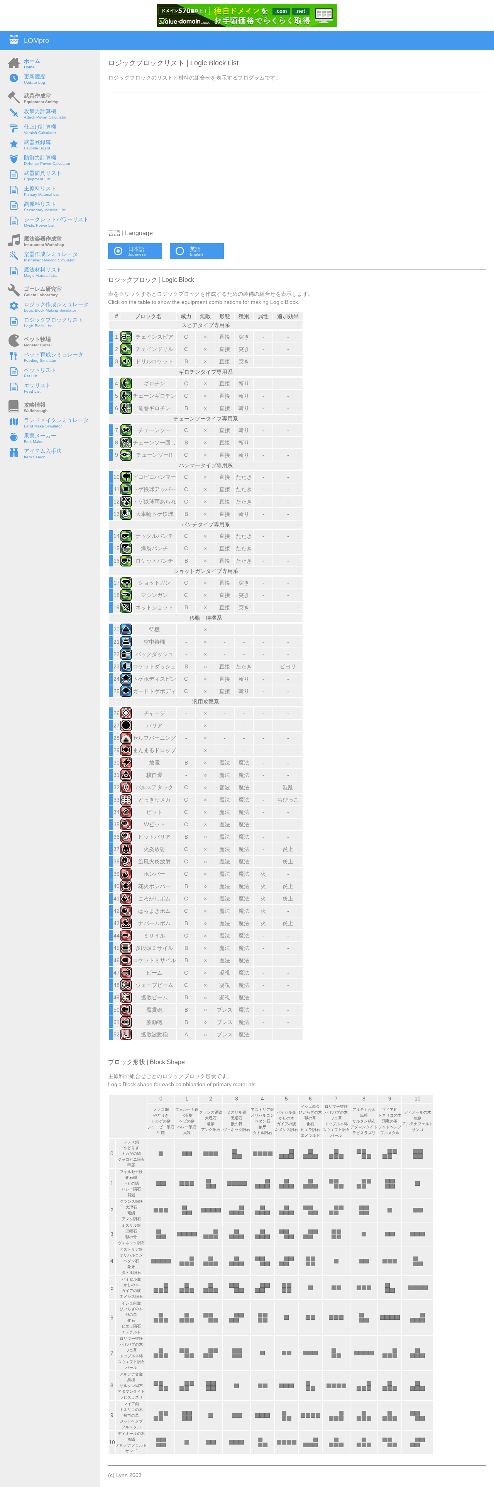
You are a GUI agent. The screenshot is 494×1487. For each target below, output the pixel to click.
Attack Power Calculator (45, 117)
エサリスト (37, 385)
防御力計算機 (40, 157)
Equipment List (37, 179)
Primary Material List (41, 194)
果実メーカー (40, 435)
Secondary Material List (45, 210)
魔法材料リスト (43, 269)
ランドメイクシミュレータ (56, 420)
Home (29, 67)
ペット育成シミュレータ (53, 354)
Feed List (32, 391)
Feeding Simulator (40, 360)
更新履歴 (35, 76)
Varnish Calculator (40, 133)
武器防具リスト (43, 173)
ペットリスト (40, 370)
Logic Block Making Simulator (50, 310)
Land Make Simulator (43, 426)
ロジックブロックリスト (53, 320)
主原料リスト (40, 188)
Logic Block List (38, 326)
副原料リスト (40, 204)
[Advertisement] (297, 158)
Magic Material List (40, 275)
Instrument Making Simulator (49, 260)
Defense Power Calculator (47, 163)
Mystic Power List (39, 225)
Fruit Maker (34, 441)
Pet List (30, 376)
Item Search (35, 457)
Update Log (34, 82)
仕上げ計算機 (40, 127)
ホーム (32, 61)
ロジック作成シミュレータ (56, 304)
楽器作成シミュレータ (51, 254)
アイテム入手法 (43, 451)
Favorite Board (37, 148)
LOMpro (36, 40)
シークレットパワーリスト (56, 219)
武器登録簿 (37, 142)
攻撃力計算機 (40, 111)
